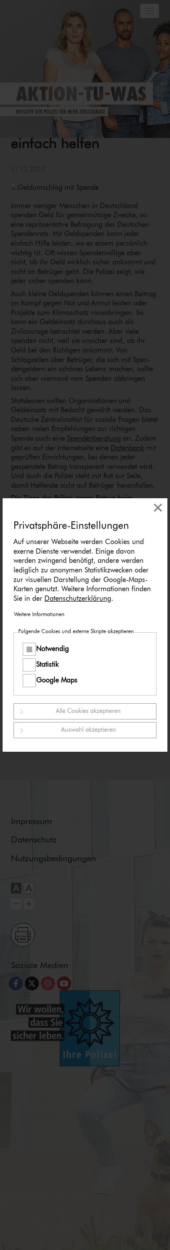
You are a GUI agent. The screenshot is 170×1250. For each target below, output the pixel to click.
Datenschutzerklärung (77, 599)
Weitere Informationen (39, 614)
